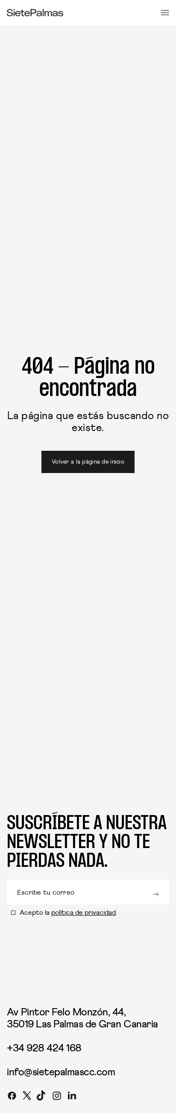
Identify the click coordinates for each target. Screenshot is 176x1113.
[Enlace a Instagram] (57, 1097)
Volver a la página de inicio (88, 461)
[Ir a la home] (35, 12)
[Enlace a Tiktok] (42, 1097)
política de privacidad (83, 913)
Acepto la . (68, 913)
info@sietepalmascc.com (61, 1072)
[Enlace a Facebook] (12, 1097)
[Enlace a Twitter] (27, 1097)
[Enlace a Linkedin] (72, 1097)
